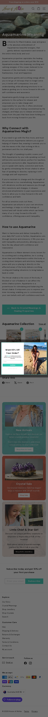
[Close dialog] (45, 344)
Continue (12, 365)
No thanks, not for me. (12, 368)
